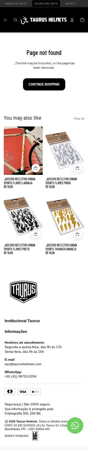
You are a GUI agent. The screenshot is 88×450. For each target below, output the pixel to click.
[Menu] (5, 19)
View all (79, 118)
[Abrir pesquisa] (15, 20)
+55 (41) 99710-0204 (20, 376)
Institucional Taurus (22, 321)
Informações (16, 332)
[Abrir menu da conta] (72, 20)
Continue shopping (44, 84)
